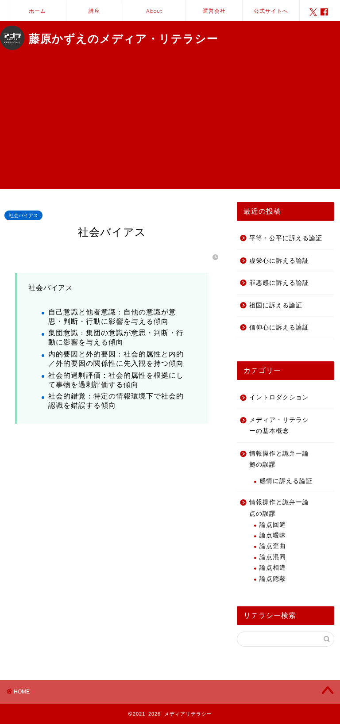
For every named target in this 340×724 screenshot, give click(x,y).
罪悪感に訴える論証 (279, 283)
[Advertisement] (170, 127)
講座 (94, 11)
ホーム (37, 11)
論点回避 (272, 524)
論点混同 (272, 557)
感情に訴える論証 (286, 481)
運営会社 (214, 11)
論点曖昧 (272, 535)
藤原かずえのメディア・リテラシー (123, 38)
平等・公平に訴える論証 (285, 238)
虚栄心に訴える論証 (279, 260)
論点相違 (272, 567)
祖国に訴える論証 (275, 305)
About (154, 11)
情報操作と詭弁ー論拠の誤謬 (279, 459)
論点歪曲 (272, 546)
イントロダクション (279, 397)
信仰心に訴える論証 (279, 327)
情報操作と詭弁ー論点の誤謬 (279, 508)
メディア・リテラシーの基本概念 (279, 426)
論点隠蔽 (272, 578)
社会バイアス (23, 215)
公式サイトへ (271, 11)
